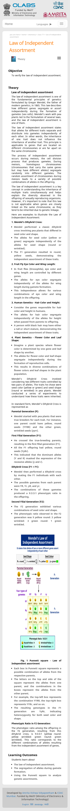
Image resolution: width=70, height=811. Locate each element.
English (25, 804)
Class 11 (41, 34)
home (24, 34)
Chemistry (32, 34)
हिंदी (31, 804)
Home (9, 24)
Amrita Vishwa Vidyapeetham (38, 792)
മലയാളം (39, 804)
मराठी (46, 804)
